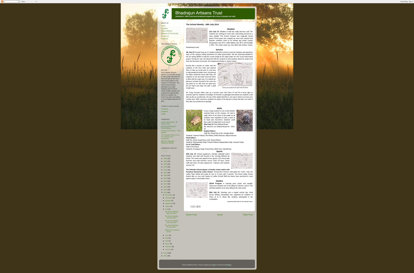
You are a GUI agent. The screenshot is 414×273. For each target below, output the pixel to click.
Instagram (164, 111)
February (168, 246)
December (169, 195)
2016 (165, 187)
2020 (165, 175)
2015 (165, 189)
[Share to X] (195, 206)
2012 (165, 256)
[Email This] (191, 206)
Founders (164, 28)
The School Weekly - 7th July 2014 (172, 226)
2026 (165, 158)
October (168, 200)
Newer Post (191, 215)
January (168, 249)
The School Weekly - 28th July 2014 (172, 212)
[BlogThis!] (193, 206)
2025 (165, 161)
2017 (165, 184)
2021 (165, 172)
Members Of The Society (169, 33)
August (167, 206)
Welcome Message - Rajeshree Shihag (168, 142)
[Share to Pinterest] (200, 206)
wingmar (214, 265)
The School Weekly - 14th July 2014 (172, 221)
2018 (165, 181)
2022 (165, 170)
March (167, 244)
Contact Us (165, 36)
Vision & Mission (166, 31)
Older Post (248, 215)
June (167, 235)
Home (220, 215)
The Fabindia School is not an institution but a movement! (170, 136)
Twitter (163, 114)
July (166, 209)
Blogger (228, 265)
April (167, 241)
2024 (165, 164)
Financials (164, 39)
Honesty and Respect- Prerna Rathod (168, 127)
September (169, 203)
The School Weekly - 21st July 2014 (172, 217)
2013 (165, 253)
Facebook (164, 109)
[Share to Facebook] (198, 206)
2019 (165, 178)
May (167, 238)
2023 (165, 167)
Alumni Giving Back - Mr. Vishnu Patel (169, 123)
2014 (165, 192)
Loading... (164, 150)
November (169, 198)
